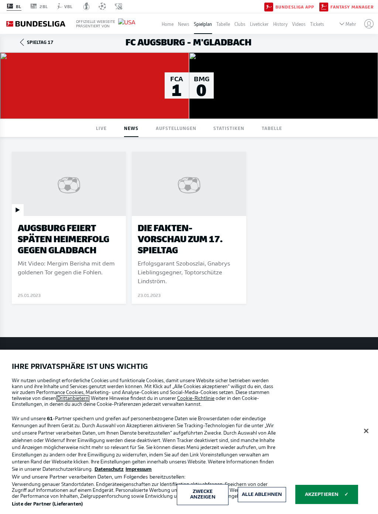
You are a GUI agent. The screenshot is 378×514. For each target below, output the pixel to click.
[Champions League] (102, 6)
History (280, 23)
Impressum (139, 469)
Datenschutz (109, 469)
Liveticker (259, 23)
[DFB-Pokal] (86, 6)
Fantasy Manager (352, 7)
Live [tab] (101, 128)
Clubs (239, 23)
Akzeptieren (322, 494)
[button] (366, 23)
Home (167, 23)
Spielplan (203, 23)
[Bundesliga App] (268, 6)
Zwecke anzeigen (203, 494)
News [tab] (131, 128)
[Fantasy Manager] (323, 6)
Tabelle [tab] (272, 128)
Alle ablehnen (262, 494)
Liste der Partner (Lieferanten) (47, 504)
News (183, 23)
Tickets (317, 23)
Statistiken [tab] (228, 128)
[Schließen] (366, 431)
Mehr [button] (351, 23)
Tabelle (223, 23)
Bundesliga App (294, 7)
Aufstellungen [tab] (176, 128)
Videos (299, 23)
